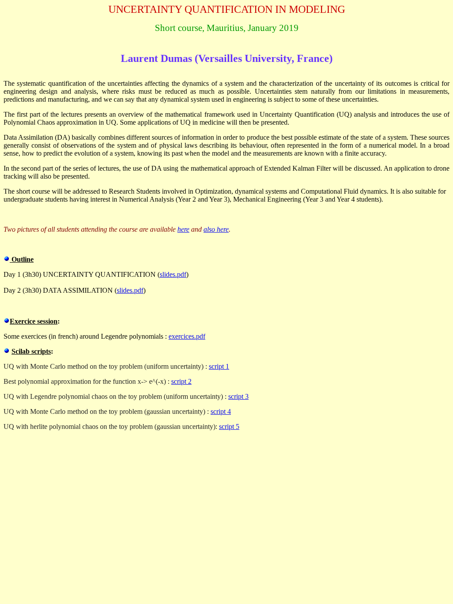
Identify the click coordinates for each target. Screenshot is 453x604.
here (183, 229)
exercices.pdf (187, 336)
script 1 (219, 366)
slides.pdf (173, 274)
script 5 (229, 426)
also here (216, 229)
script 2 (181, 381)
